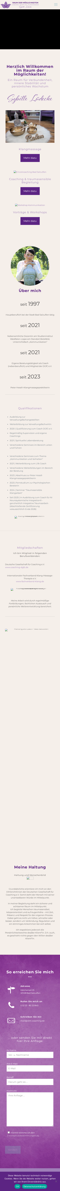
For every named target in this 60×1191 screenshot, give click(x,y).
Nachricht (12, 1091)
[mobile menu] (55, 4)
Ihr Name (11, 1050)
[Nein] (56, 1181)
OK (17, 1186)
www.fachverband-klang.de (30, 581)
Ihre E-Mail (12, 1064)
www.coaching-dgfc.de (16, 567)
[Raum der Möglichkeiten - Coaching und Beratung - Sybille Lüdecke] (19, 4)
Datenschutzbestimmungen (21, 1135)
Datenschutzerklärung (35, 1186)
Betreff (10, 1077)
